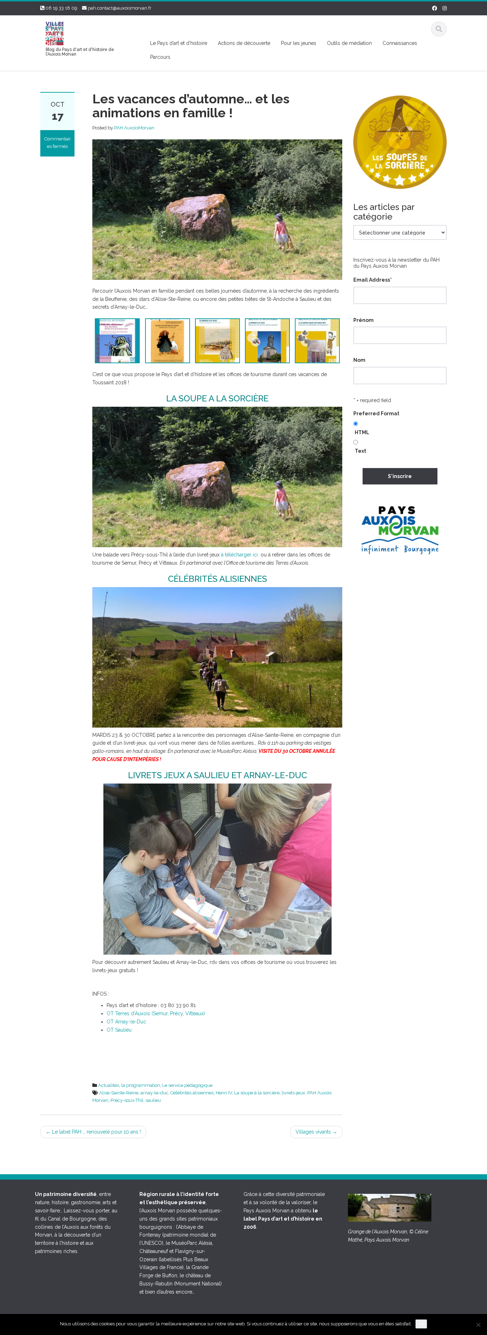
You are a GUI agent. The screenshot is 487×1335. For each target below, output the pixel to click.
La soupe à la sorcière (257, 1092)
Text (360, 451)
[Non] (478, 1324)
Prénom (363, 320)
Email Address (372, 280)
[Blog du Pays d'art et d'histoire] (54, 32)
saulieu (153, 1100)
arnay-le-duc (154, 1092)
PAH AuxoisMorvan (134, 127)
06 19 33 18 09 (61, 8)
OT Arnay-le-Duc (126, 1022)
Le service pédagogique (187, 1085)
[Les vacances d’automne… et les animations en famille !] (217, 209)
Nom (359, 360)
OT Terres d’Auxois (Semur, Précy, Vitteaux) (156, 1013)
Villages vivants (316, 1132)
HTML (362, 432)
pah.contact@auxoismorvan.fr (120, 8)
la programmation (140, 1085)
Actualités (108, 1085)
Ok (421, 1323)
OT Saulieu (119, 1030)
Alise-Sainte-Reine (118, 1092)
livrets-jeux (293, 1092)
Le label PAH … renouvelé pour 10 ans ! (93, 1132)
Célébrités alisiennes (192, 1092)
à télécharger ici (239, 555)
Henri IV (224, 1092)
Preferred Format (376, 413)
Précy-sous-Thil (127, 1100)
